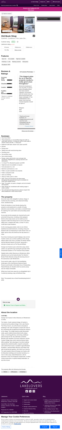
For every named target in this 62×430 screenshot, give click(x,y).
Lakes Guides (52, 5)
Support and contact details (30, 400)
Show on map (18, 50)
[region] (31, 422)
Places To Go (36, 5)
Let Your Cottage (34, 1)
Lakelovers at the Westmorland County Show (51, 411)
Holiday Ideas (44, 5)
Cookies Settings (6, 426)
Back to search (7, 13)
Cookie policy (27, 404)
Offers (58, 5)
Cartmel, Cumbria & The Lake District (14, 38)
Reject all (55, 426)
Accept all (44, 426)
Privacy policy (27, 402)
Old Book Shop (9, 36)
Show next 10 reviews (27, 131)
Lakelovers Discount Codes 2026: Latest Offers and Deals (52, 406)
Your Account (57, 1)
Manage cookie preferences (30, 406)
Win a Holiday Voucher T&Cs (51, 408)
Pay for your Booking (29, 413)
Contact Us (42, 1)
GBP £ (48, 1)
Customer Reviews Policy (30, 408)
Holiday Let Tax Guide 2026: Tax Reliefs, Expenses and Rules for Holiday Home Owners (52, 401)
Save (34, 36)
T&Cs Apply (31, 10)
